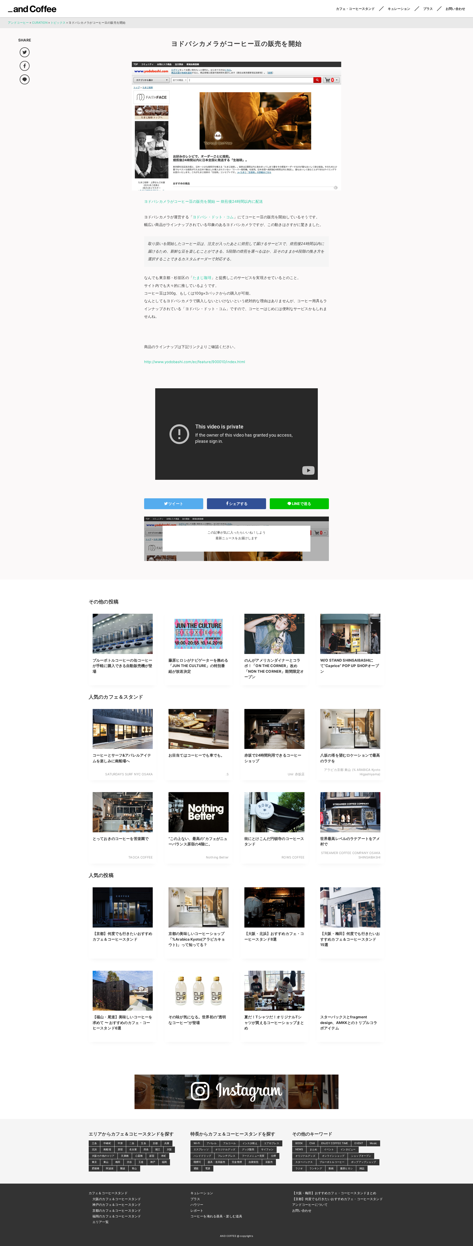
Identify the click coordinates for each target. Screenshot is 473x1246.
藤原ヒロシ (346, 1168)
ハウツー (196, 1205)
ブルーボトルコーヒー (332, 1162)
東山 (105, 1162)
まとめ (313, 1149)
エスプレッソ (201, 1149)
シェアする (238, 504)
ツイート (175, 504)
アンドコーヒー (32, 8)
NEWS (299, 1149)
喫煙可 (197, 1162)
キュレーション (399, 9)
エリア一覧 (100, 1222)
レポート (196, 1210)
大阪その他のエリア (103, 1155)
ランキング (315, 1168)
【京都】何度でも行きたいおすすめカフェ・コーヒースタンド (337, 1199)
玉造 (140, 1162)
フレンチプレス (226, 1155)
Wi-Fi (197, 1143)
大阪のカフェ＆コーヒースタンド (116, 1199)
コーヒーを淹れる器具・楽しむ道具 (216, 1216)
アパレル (212, 1143)
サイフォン (267, 1149)
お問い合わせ (455, 9)
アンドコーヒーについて (310, 1205)
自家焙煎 (254, 1162)
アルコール (229, 1143)
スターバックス (304, 1162)
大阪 (169, 1149)
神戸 (152, 1162)
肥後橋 (95, 1168)
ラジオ (299, 1168)
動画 (331, 1168)
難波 (122, 1168)
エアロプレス (271, 1143)
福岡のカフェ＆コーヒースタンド (116, 1216)
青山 (134, 1168)
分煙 (273, 1155)
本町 (163, 1155)
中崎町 (107, 1143)
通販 (196, 1168)
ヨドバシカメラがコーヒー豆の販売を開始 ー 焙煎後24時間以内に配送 (203, 201)
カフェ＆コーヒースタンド (108, 1193)
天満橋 (124, 1155)
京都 (155, 1143)
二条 (131, 1143)
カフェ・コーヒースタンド (355, 9)
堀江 (157, 1149)
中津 (120, 1143)
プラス (428, 9)
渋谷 (129, 1162)
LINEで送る (301, 504)
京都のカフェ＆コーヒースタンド (116, 1210)
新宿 (151, 1155)
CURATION (40, 22)
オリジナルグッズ (225, 1149)
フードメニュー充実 (253, 1155)
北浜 (94, 1149)
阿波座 (109, 1168)
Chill (312, 1143)
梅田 (117, 1162)
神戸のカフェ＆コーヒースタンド (116, 1205)
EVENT (359, 1143)
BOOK (299, 1143)
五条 (143, 1143)
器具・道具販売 (216, 1162)
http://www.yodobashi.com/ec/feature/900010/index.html (194, 362)
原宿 (120, 1149)
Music (373, 1143)
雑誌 (361, 1168)
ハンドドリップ (202, 1155)
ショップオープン (361, 1155)
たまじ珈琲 (202, 278)
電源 (207, 1168)
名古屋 (133, 1149)
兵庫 (166, 1143)
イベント (329, 1149)
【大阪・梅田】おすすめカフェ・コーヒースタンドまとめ (334, 1193)
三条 (94, 1143)
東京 (94, 1162)
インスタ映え (249, 1143)
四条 (146, 1149)
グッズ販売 (248, 1149)
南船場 (107, 1149)
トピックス (58, 22)
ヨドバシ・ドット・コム (213, 217)
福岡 (164, 1162)
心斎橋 (139, 1155)
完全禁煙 (237, 1162)
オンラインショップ (333, 1155)
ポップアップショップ (363, 1162)
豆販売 (269, 1162)
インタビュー (347, 1149)
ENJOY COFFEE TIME (334, 1143)
